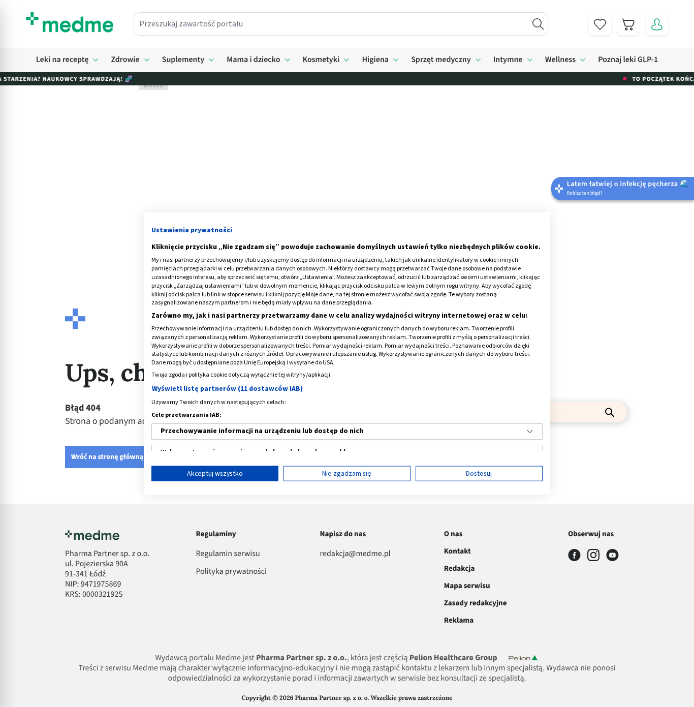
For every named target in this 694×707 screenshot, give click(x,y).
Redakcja (459, 568)
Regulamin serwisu (228, 554)
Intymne (508, 60)
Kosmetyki (321, 60)
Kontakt (457, 551)
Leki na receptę (62, 60)
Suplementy (183, 60)
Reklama (459, 620)
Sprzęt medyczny (441, 60)
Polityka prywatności (231, 572)
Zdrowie (125, 60)
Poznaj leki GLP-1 (628, 60)
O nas (453, 534)
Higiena (375, 60)
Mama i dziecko (253, 60)
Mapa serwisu (467, 586)
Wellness (560, 60)
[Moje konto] (657, 24)
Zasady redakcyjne (475, 603)
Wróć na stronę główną (107, 457)
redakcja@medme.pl (355, 554)
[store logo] (69, 22)
